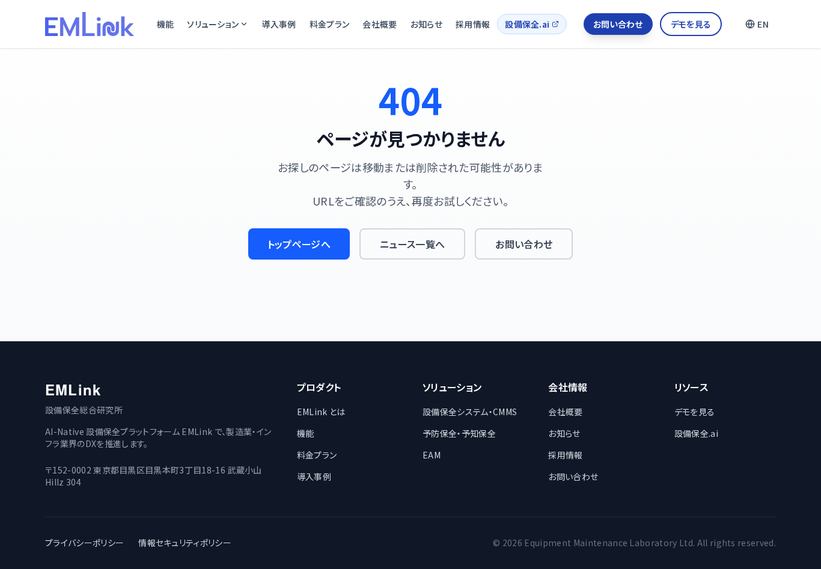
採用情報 (473, 24)
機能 (165, 24)
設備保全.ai (527, 24)
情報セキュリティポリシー (184, 543)
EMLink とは (321, 412)
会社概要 (379, 24)
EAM (432, 455)
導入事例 (278, 24)
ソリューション (213, 24)
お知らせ (426, 24)
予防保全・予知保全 (459, 433)
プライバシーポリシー (84, 543)
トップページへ (299, 244)
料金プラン (330, 24)
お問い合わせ (618, 24)
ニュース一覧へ (412, 244)
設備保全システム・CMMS (470, 412)
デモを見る (691, 24)
